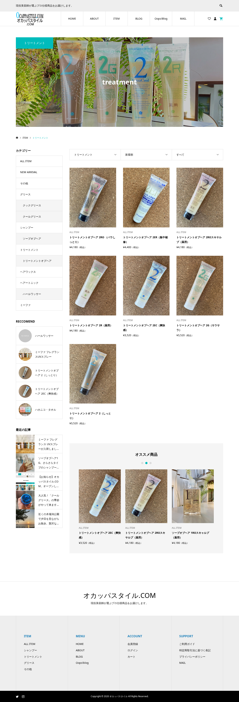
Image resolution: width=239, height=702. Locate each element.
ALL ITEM (26, 161)
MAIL (183, 18)
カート (131, 656)
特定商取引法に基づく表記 (195, 650)
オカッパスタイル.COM (119, 595)
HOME (72, 18)
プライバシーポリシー (192, 656)
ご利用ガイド (187, 644)
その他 (24, 183)
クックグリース (32, 205)
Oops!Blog (161, 18)
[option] (100, 506)
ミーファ (25, 305)
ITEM (116, 18)
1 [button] (142, 463)
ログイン (133, 650)
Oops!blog (82, 663)
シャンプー (26, 227)
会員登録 (133, 644)
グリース (25, 194)
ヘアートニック (29, 282)
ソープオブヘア (32, 238)
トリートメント (29, 249)
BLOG (138, 18)
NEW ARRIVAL (28, 172)
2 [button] (146, 463)
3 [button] (150, 463)
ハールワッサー (32, 294)
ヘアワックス (28, 271)
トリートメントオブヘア (37, 260)
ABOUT (94, 18)
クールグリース (32, 216)
